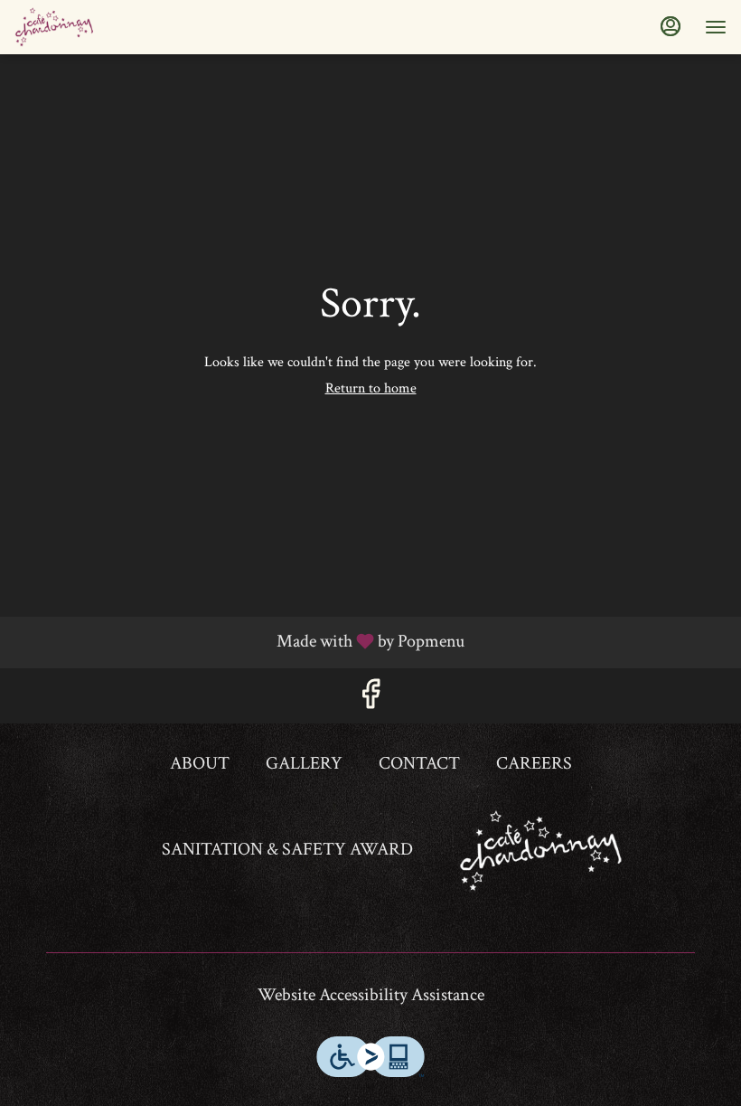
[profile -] (670, 26)
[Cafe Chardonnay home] (95, 27)
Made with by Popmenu (239, 642)
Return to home (371, 388)
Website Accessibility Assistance (371, 995)
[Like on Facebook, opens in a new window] (370, 700)
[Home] (541, 849)
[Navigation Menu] (716, 27)
